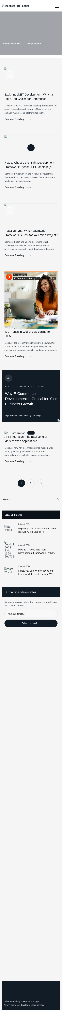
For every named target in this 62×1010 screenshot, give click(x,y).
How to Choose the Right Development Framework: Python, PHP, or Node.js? (36, 553)
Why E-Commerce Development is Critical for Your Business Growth (31, 398)
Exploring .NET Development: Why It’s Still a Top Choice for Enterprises (37, 532)
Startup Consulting (36, 386)
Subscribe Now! (29, 623)
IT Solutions (21, 386)
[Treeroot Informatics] (15, 5)
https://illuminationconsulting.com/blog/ (23, 415)
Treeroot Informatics (11, 43)
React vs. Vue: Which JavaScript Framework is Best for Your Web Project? (36, 574)
